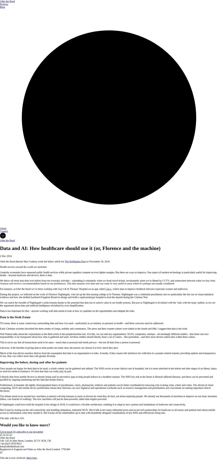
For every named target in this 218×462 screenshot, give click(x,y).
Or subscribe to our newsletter (28, 431)
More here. (31, 458)
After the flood (7, 1)
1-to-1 (108, 289)
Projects (4, 4)
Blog (2, 7)
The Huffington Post (75, 261)
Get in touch (6, 431)
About (3, 228)
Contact (4, 231)
